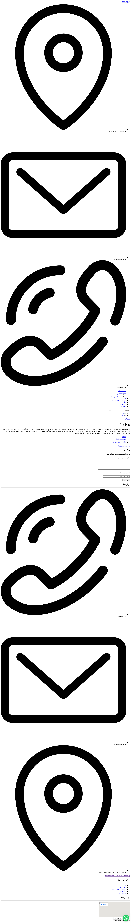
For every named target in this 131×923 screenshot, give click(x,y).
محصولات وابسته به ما (114, 396)
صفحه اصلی (122, 391)
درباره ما (123, 404)
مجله (124, 402)
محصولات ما (117, 395)
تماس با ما (122, 406)
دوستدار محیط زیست (119, 400)
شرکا (124, 398)
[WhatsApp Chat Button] (126, 918)
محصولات (122, 393)
